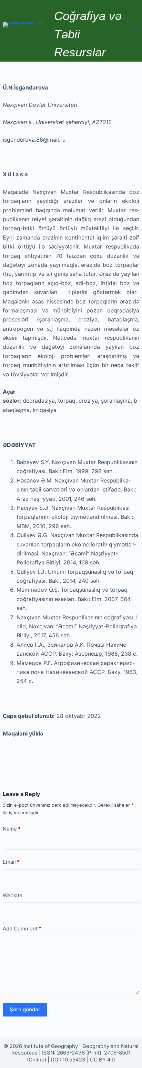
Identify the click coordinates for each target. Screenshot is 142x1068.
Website (12, 895)
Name (12, 828)
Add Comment (22, 928)
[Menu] (136, 31)
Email (11, 862)
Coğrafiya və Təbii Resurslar (88, 34)
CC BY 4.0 (102, 1059)
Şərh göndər (25, 1009)
